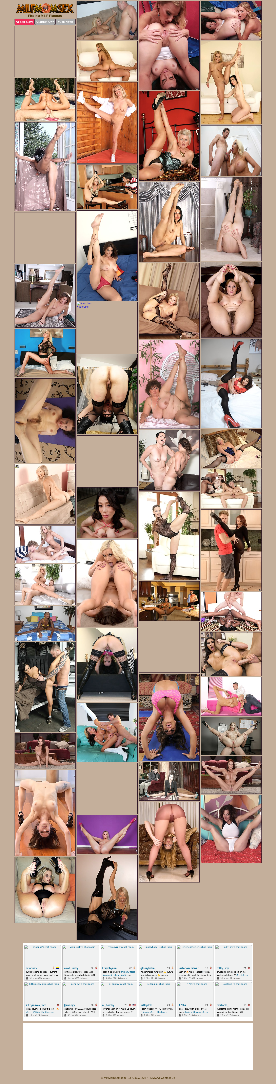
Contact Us (168, 1077)
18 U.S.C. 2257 (138, 1077)
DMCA (154, 1077)
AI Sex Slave (24, 21)
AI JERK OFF (45, 21)
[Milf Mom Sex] (45, 8)
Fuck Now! (65, 21)
